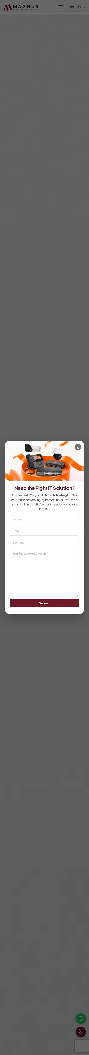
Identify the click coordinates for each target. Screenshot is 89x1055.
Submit (44, 603)
